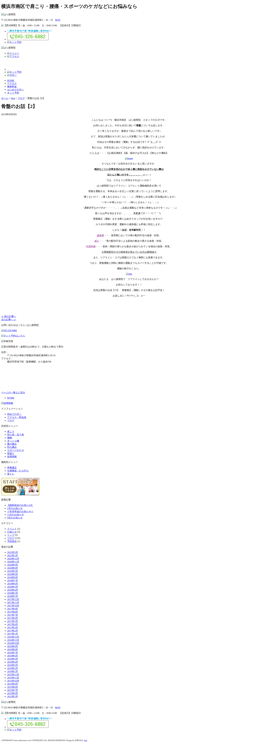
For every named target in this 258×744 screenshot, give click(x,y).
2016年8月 (12, 649)
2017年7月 (12, 615)
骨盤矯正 (12, 467)
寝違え (10, 453)
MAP (57, 20)
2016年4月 (12, 662)
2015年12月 (13, 674)
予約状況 (12, 541)
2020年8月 (12, 568)
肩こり (10, 431)
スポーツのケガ (15, 450)
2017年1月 (12, 634)
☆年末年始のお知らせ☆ (20, 511)
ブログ (10, 420)
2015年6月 (12, 693)
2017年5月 (12, 621)
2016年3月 (12, 665)
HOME (10, 80)
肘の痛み (12, 447)
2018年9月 (12, 574)
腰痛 (9, 437)
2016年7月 (12, 652)
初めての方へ (14, 414)
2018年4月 (12, 590)
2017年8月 (12, 612)
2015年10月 (13, 681)
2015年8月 (12, 687)
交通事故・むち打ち (18, 470)
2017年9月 (12, 608)
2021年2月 (12, 555)
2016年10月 (13, 643)
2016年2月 (12, 668)
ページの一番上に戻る (13, 392)
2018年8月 (12, 577)
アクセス (12, 83)
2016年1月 (12, 671)
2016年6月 (12, 655)
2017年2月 (12, 630)
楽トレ (10, 474)
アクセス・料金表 (16, 417)
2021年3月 (12, 552)
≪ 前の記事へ (8, 316)
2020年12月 (13, 558)
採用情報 (12, 456)
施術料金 (12, 86)
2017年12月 (13, 599)
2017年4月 (12, 624)
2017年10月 (13, 605)
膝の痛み (12, 444)
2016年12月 (13, 637)
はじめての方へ (15, 89)
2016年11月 (13, 640)
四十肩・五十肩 (15, 434)
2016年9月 (12, 646)
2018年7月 (12, 580)
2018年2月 (12, 593)
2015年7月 (12, 690)
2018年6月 (12, 583)
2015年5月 (12, 696)
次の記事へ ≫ (8, 319)
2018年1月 (12, 596)
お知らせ (12, 532)
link (85, 740)
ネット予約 (13, 92)
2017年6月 (12, 618)
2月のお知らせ (15, 508)
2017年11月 (13, 602)
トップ (10, 535)
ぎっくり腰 (13, 441)
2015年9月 (12, 684)
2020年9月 (12, 565)
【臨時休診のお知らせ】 (20, 505)
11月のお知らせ (15, 514)
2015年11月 (13, 677)
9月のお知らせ (15, 517)
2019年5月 (12, 571)
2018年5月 (12, 587)
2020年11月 (13, 561)
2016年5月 (12, 659)
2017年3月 (12, 627)
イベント (12, 528)
